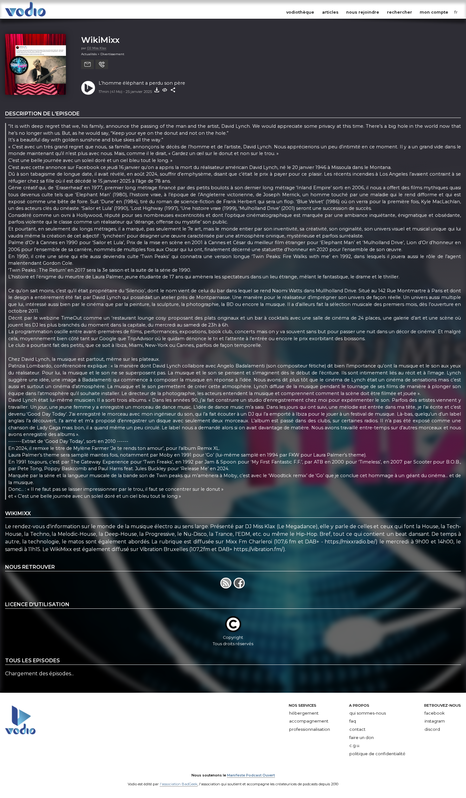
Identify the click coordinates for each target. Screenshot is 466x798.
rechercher (399, 12)
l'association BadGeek (178, 784)
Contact (357, 729)
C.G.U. (354, 745)
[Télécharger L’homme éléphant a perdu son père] (156, 90)
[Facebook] (240, 587)
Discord (432, 729)
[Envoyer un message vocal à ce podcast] (101, 64)
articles (330, 12)
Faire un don (361, 737)
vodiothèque (300, 12)
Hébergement (304, 713)
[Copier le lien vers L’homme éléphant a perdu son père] (173, 90)
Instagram (434, 721)
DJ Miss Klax (96, 48)
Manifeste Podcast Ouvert (251, 775)
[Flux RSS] (227, 587)
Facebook (434, 713)
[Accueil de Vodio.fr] (25, 17)
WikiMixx (100, 40)
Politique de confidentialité (377, 753)
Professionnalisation (309, 729)
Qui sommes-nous (367, 713)
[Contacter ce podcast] (87, 64)
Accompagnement (308, 721)
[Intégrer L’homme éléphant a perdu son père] (165, 90)
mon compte (434, 12)
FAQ (352, 721)
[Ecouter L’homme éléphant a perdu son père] (88, 88)
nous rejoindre (362, 12)
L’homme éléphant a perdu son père (142, 83)
